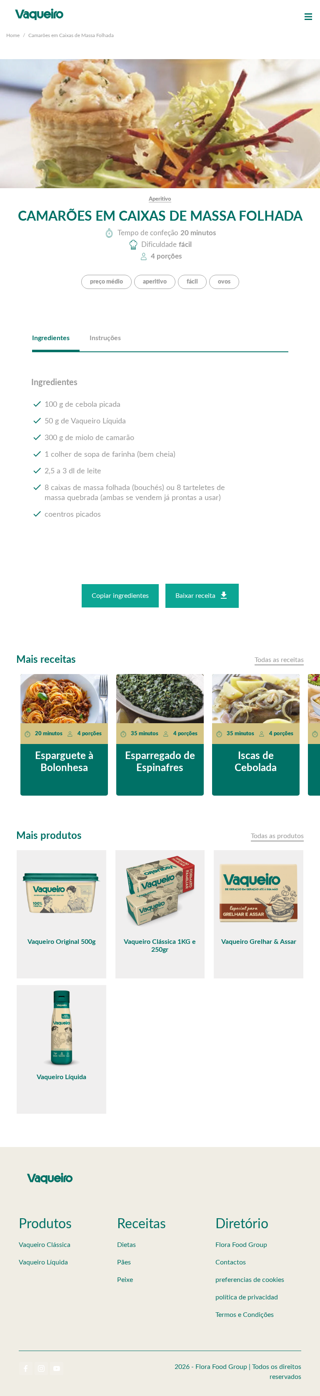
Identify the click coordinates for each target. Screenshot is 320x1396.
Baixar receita (195, 595)
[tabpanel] (160, 456)
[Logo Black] (39, 8)
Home (13, 35)
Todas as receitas (279, 660)
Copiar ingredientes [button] (120, 595)
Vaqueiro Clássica (44, 1245)
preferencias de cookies (249, 1280)
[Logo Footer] (50, 1174)
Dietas (126, 1245)
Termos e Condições (244, 1314)
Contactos (230, 1262)
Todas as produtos (277, 836)
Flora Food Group (241, 1245)
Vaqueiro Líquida (43, 1262)
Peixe (125, 1280)
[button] (308, 16)
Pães (124, 1262)
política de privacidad (246, 1297)
